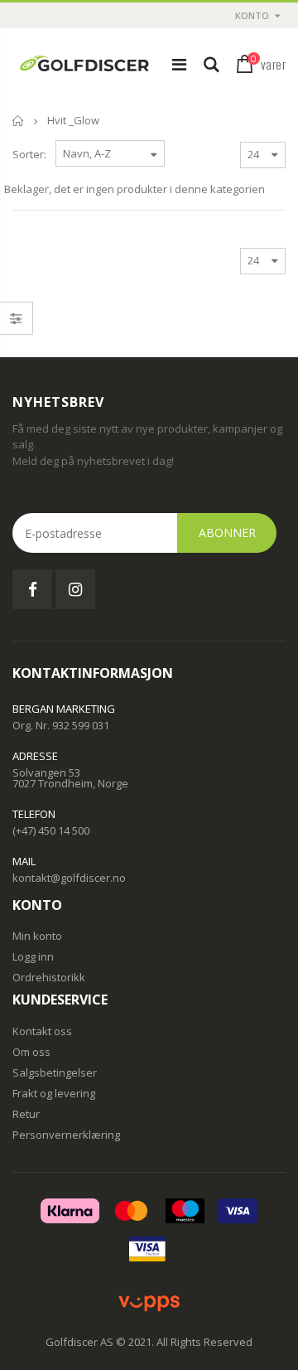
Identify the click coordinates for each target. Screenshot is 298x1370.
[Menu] (179, 64)
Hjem (18, 120)
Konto (252, 15)
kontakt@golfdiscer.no (69, 877)
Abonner (227, 532)
